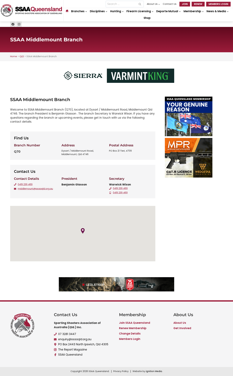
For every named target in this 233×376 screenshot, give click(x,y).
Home (13, 56)
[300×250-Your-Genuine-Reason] (194, 116)
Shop (147, 18)
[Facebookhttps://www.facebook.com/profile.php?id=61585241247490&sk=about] (13, 24)
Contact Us (169, 4)
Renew (198, 4)
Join (185, 4)
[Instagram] (19, 24)
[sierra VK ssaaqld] (116, 82)
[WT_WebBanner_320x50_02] (194, 158)
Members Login (218, 4)
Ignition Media (154, 371)
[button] (83, 231)
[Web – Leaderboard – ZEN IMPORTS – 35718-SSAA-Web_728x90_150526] (116, 290)
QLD (21, 56)
